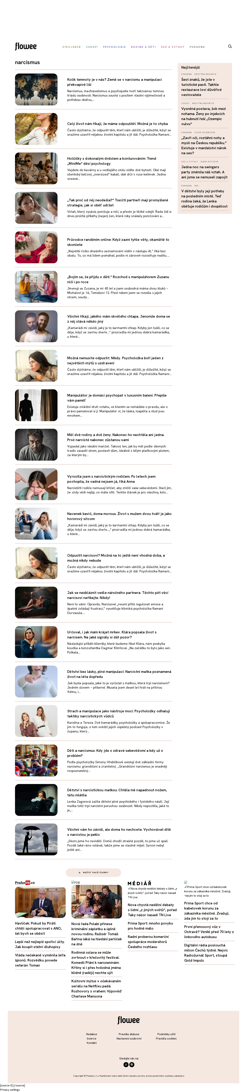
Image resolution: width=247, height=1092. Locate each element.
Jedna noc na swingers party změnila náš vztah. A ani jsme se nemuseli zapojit (204, 172)
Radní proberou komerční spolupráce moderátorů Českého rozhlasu (148, 941)
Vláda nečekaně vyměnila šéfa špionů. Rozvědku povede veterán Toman (40, 960)
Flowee (27, 47)
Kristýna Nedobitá (205, 74)
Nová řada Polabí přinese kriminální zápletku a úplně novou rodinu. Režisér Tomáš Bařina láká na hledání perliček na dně (96, 933)
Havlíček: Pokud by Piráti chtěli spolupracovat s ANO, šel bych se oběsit (38, 928)
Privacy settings (10, 1090)
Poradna (186, 74)
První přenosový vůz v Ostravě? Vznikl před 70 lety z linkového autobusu (209, 931)
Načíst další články (96, 872)
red (197, 186)
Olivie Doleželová (205, 132)
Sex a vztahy (189, 161)
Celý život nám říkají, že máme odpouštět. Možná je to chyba (117, 123)
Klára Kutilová (210, 161)
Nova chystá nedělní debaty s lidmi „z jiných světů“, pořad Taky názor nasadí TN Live (152, 909)
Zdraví (185, 103)
